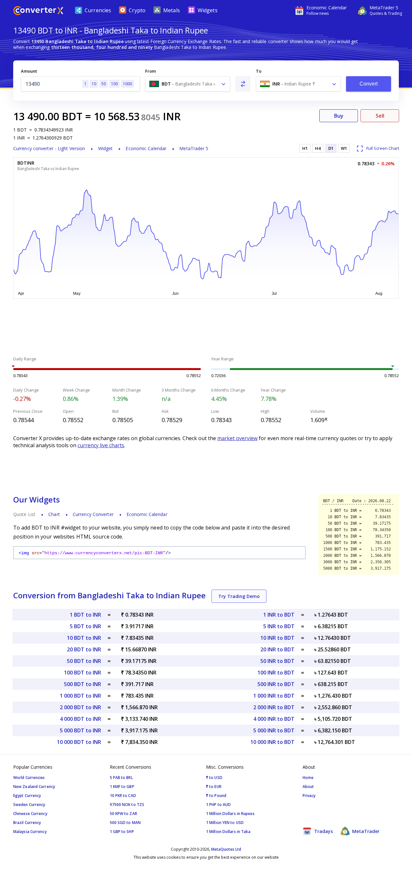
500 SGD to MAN (125, 822)
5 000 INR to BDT (274, 730)
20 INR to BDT (277, 649)
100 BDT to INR (82, 672)
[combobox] (187, 84)
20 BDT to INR (84, 649)
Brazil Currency (27, 822)
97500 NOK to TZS (127, 804)
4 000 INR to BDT (274, 718)
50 (103, 83)
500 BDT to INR (82, 684)
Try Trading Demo (239, 596)
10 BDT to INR (84, 637)
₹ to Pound (216, 795)
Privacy (309, 795)
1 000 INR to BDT (274, 695)
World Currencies (29, 777)
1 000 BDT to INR (80, 695)
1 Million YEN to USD (225, 822)
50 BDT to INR (84, 661)
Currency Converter (93, 514)
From (150, 71)
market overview (237, 438)
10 (94, 83)
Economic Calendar (146, 148)
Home (308, 777)
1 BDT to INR (85, 614)
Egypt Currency (27, 795)
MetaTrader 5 (193, 148)
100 (114, 83)
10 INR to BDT (277, 637)
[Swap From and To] (243, 84)
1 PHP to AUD (218, 804)
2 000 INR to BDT (274, 707)
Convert (369, 83)
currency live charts (101, 445)
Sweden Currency (29, 804)
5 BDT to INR (85, 626)
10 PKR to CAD (123, 795)
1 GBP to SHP (122, 831)
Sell (380, 115)
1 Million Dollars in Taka (228, 831)
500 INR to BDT (276, 684)
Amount (29, 71)
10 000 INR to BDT (272, 742)
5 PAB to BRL (121, 777)
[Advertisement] (206, 328)
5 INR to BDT (279, 626)
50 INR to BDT (277, 661)
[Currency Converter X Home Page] (38, 11)
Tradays (323, 831)
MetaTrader (365, 831)
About (308, 786)
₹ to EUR (213, 786)
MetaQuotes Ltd (226, 849)
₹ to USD (214, 777)
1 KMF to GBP (122, 786)
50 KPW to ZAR (123, 813)
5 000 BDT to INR (80, 730)
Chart (54, 514)
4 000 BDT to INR (80, 718)
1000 (127, 83)
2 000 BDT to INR (80, 707)
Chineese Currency (30, 813)
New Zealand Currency (34, 786)
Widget (105, 148)
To (258, 71)
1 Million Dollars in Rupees (230, 813)
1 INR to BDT (279, 614)
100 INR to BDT (276, 672)
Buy (338, 115)
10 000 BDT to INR (79, 742)
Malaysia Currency (30, 831)
